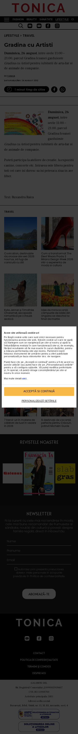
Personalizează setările (39, 401)
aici (24, 378)
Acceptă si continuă (39, 391)
